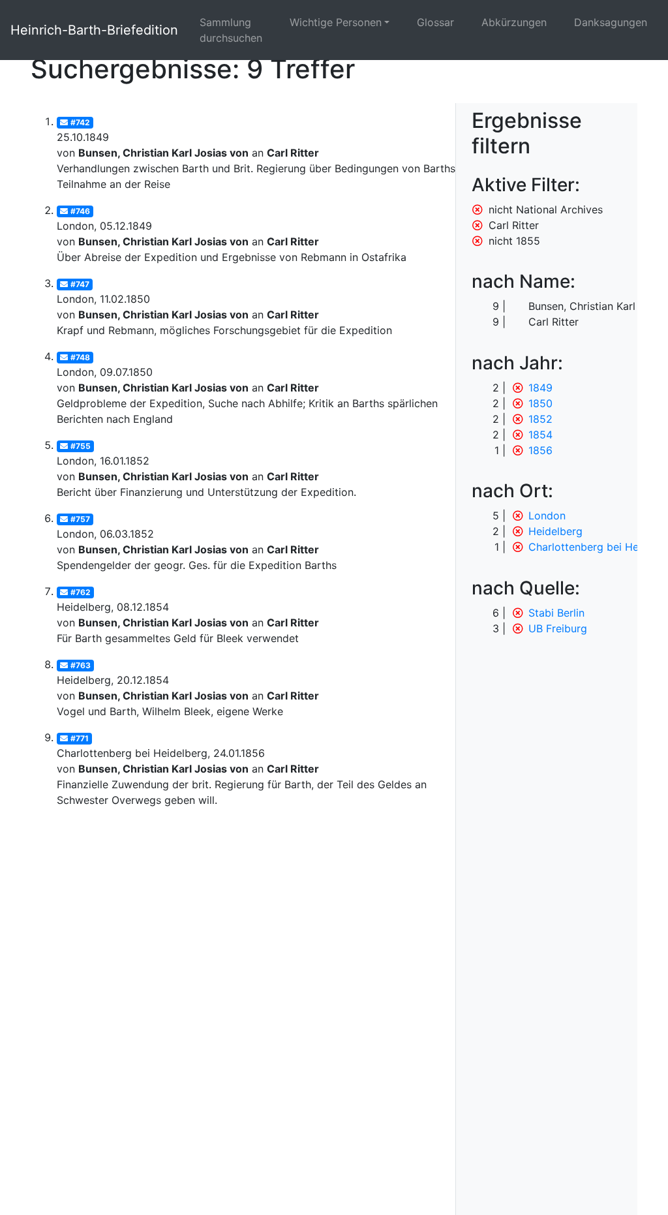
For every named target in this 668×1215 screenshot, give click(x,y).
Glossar (435, 22)
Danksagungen (610, 22)
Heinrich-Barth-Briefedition (94, 30)
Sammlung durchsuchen (231, 30)
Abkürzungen (514, 22)
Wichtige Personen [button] (336, 22)
